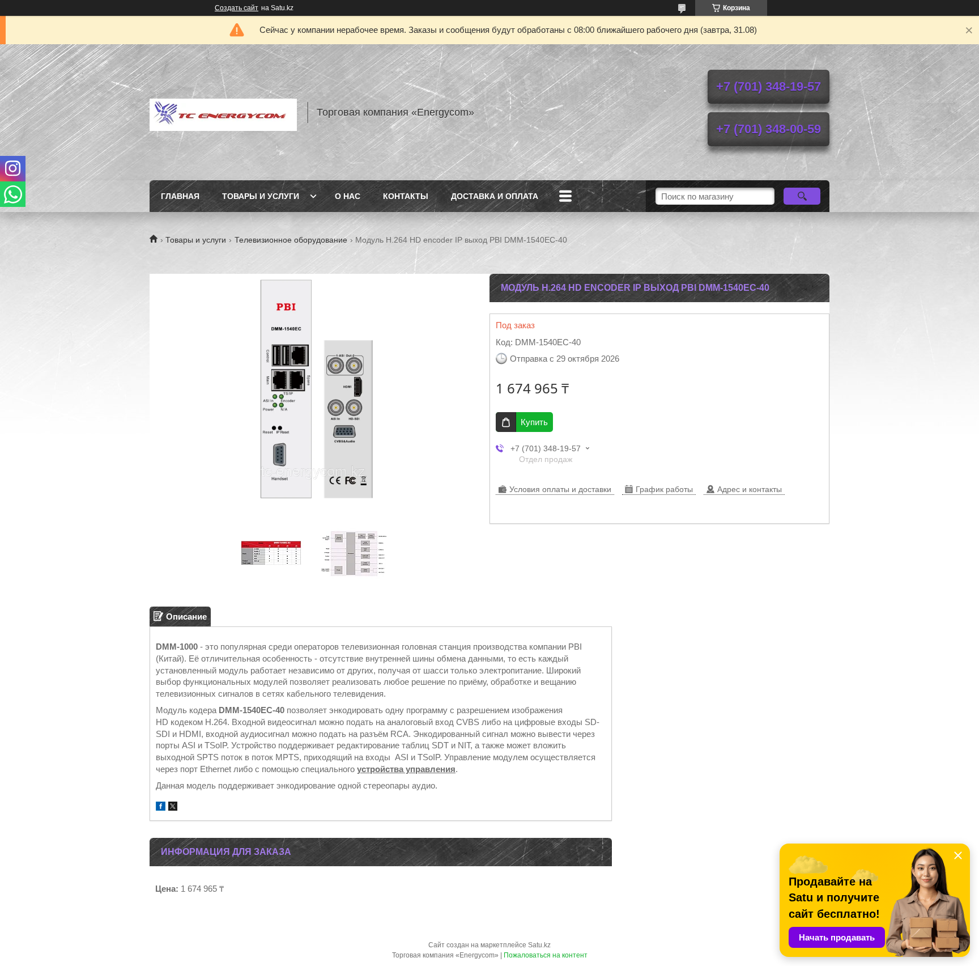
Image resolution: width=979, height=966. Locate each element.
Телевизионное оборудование (291, 239)
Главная (180, 196)
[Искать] (802, 196)
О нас (347, 196)
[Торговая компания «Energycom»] (223, 112)
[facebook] (160, 807)
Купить (534, 422)
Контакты (405, 196)
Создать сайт (236, 8)
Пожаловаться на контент (546, 955)
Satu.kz (539, 945)
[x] (172, 807)
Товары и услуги (260, 196)
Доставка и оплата (494, 196)
